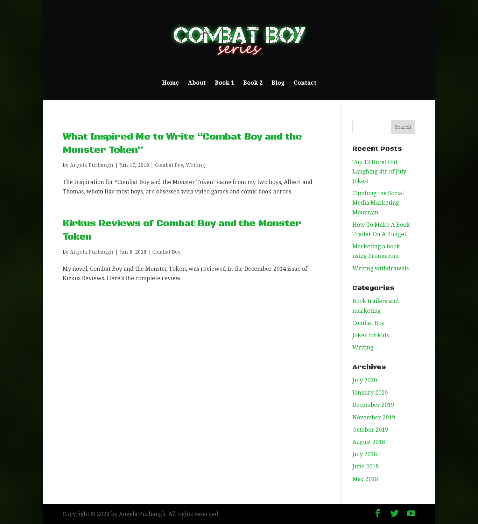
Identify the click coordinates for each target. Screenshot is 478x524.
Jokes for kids (370, 335)
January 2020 (370, 392)
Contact (305, 83)
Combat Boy (169, 165)
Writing (195, 165)
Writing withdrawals (380, 268)
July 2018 (364, 454)
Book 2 (252, 83)
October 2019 (370, 429)
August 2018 (368, 442)
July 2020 (364, 380)
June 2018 (365, 466)
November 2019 (373, 417)
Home (170, 83)
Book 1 (224, 83)
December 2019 (373, 405)
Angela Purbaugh (91, 165)
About (197, 83)
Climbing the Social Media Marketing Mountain (378, 202)
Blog (278, 83)
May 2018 (365, 479)
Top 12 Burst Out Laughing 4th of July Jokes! (379, 171)
